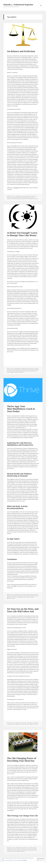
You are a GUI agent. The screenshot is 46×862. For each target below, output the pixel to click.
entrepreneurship (15, 369)
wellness (32, 597)
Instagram (16, 187)
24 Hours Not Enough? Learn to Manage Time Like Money (22, 234)
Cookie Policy (25, 860)
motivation (32, 369)
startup (35, 370)
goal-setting (17, 848)
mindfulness (28, 197)
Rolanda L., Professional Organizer (18, 4)
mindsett (27, 369)
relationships (31, 850)
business (36, 368)
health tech (16, 595)
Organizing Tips (27, 196)
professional (31, 370)
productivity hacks (24, 370)
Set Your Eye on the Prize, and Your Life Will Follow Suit (23, 610)
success (22, 724)
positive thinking (24, 850)
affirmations (30, 722)
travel (12, 851)
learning (29, 848)
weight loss (26, 724)
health (12, 595)
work (15, 851)
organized (9, 198)
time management (10, 372)
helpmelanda (19, 196)
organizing (14, 198)
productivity (18, 198)
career (12, 197)
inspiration (25, 848)
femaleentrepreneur (18, 197)
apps (9, 595)
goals (20, 369)
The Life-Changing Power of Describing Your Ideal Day (21, 759)
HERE (15, 586)
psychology (19, 597)
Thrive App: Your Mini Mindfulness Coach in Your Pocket (21, 409)
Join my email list (11, 348)
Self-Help (33, 196)
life (32, 848)
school (35, 850)
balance (8, 197)
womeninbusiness (25, 198)
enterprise (9, 369)
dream (35, 847)
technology (28, 597)
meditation (21, 595)
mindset (33, 197)
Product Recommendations (28, 594)
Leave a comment (34, 198)
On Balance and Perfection (21, 51)
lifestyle (23, 197)
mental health (26, 595)
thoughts (9, 851)
